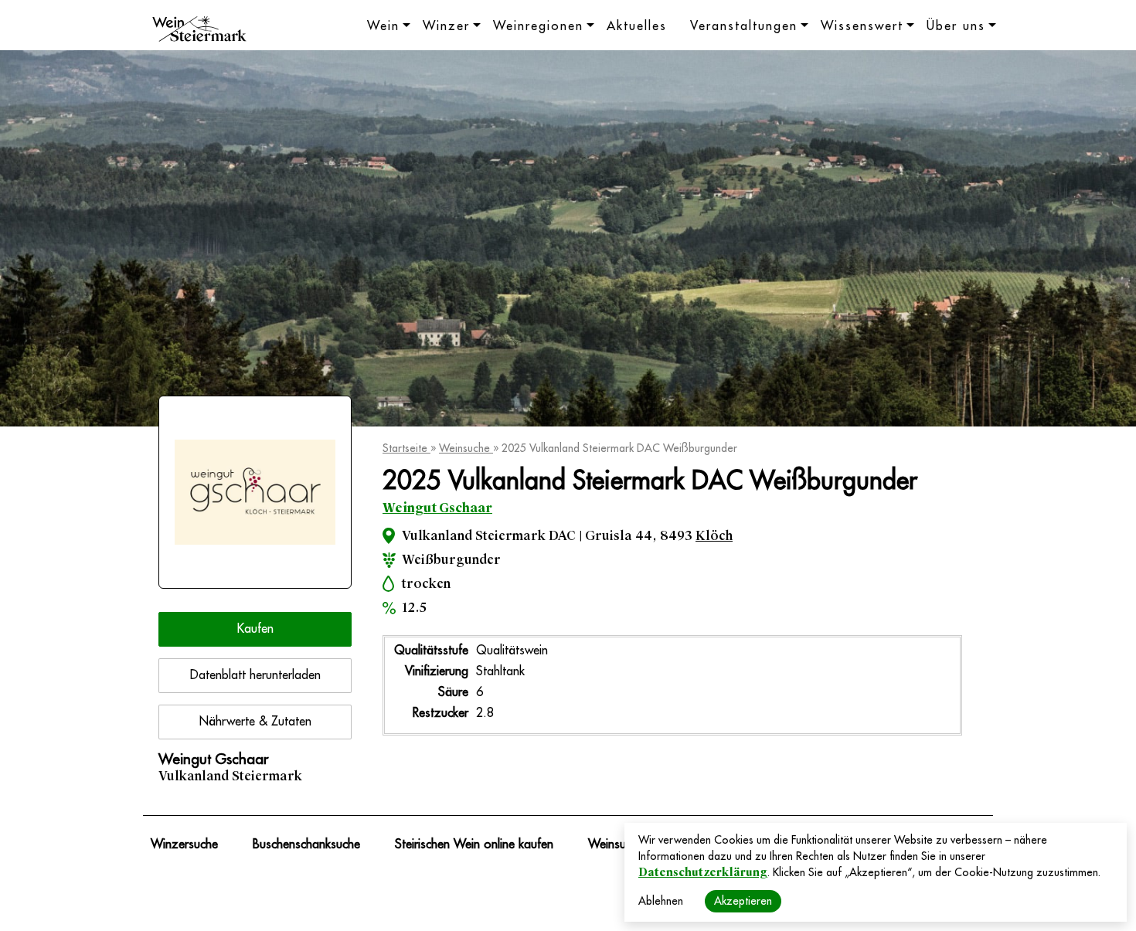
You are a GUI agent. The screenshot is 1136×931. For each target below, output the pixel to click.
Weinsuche (466, 448)
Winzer (446, 26)
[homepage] (199, 31)
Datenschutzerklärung (702, 872)
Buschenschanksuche (306, 844)
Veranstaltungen (744, 26)
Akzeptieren (743, 900)
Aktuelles (637, 26)
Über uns (956, 26)
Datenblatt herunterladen (255, 675)
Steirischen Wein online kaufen (474, 844)
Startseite (406, 448)
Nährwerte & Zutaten (255, 721)
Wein (383, 26)
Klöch (714, 536)
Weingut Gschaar (437, 508)
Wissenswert (862, 26)
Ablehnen (660, 900)
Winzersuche (184, 844)
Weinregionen (538, 26)
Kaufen (255, 629)
